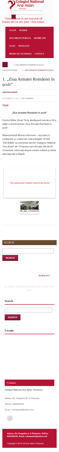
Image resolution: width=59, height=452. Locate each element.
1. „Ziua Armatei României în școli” (29, 64)
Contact (39, 54)
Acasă (12, 30)
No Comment (28, 98)
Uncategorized (9, 70)
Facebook (10, 418)
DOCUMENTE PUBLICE (20, 38)
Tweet (5, 105)
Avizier (23, 30)
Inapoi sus (44, 276)
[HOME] (5, 64)
